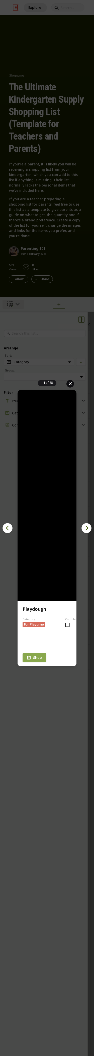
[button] (8, 528)
